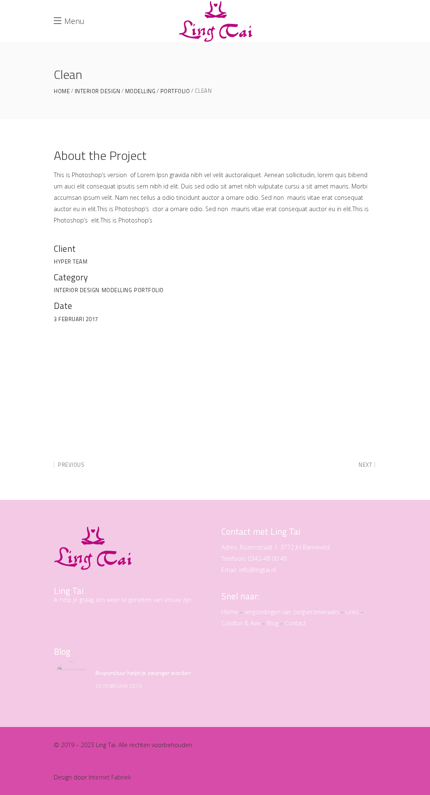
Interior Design (98, 91)
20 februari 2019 (118, 686)
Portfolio (175, 91)
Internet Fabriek (110, 777)
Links (352, 612)
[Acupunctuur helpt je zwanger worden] (71, 679)
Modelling (140, 91)
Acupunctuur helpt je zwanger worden (143, 672)
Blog (272, 623)
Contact (295, 623)
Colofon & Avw (240, 623)
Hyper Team (70, 261)
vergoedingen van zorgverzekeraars (291, 612)
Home (62, 91)
